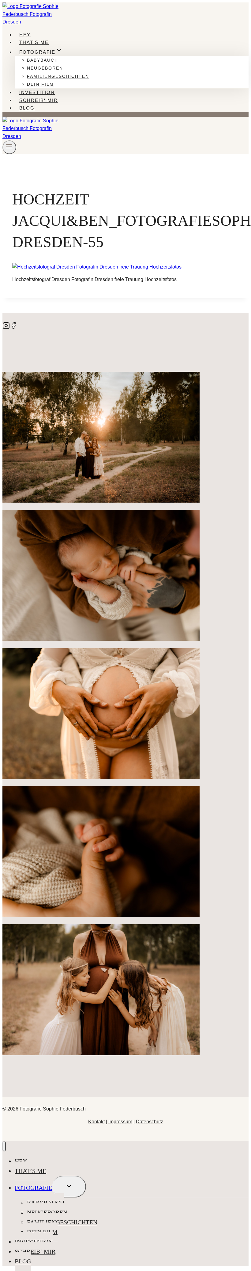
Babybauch (42, 60)
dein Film (40, 84)
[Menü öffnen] (9, 147)
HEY (25, 34)
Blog (27, 107)
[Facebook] (13, 327)
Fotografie (33, 1187)
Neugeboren (45, 68)
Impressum (120, 1121)
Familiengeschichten (58, 76)
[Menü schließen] (4, 1146)
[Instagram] (6, 327)
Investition (37, 92)
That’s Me (34, 42)
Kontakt (96, 1121)
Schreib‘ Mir (38, 100)
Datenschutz (149, 1121)
